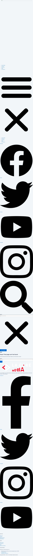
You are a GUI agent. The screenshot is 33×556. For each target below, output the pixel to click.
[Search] (1, 362)
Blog (2, 68)
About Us (3, 67)
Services (3, 66)
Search (1, 314)
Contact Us (3, 69)
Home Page (3, 65)
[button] (16, 104)
